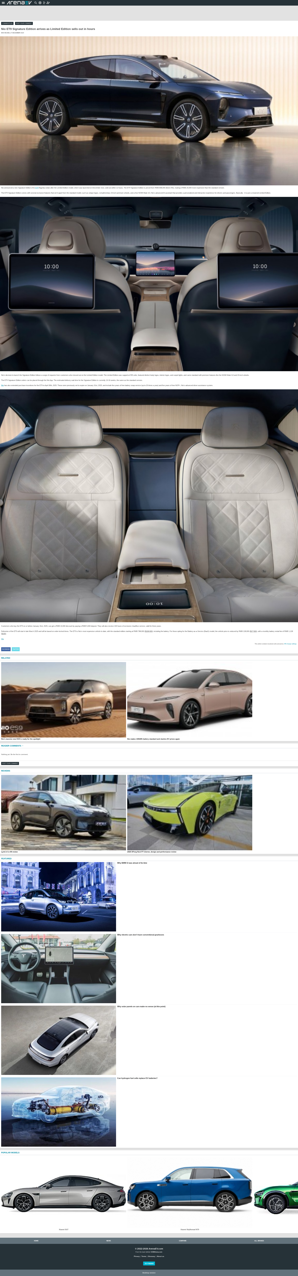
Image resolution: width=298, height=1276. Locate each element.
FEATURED (6, 859)
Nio (2, 385)
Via (2, 639)
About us (160, 1256)
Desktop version (149, 1273)
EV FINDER (149, 1263)
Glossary (151, 1256)
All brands (259, 1241)
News (108, 1241)
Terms (143, 1256)
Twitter (16, 649)
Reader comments (11, 746)
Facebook (6, 649)
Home (36, 1241)
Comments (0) (7, 23)
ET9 (37, 188)
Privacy (137, 1256)
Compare (182, 1241)
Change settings (291, 644)
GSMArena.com (156, 1252)
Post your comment (24, 23)
